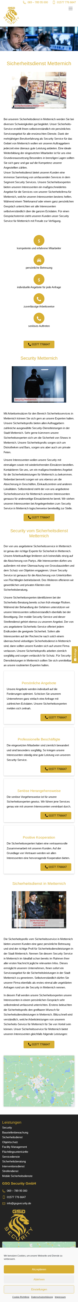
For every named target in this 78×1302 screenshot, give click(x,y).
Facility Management (14, 1146)
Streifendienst (10, 1171)
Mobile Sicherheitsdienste (17, 1175)
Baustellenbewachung (15, 1132)
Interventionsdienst (13, 1166)
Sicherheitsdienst (12, 1137)
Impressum (60, 1297)
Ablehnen (39, 1279)
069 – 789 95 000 (38, 2)
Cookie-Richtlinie (20, 1297)
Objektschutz (10, 1142)
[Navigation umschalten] (70, 8)
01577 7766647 (40, 344)
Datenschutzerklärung (42, 1297)
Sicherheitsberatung (14, 1161)
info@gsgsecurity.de (19, 1203)
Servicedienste (11, 1156)
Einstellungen (39, 1289)
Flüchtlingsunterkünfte (15, 1151)
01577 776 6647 (66, 2)
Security (7, 1127)
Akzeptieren (39, 1269)
